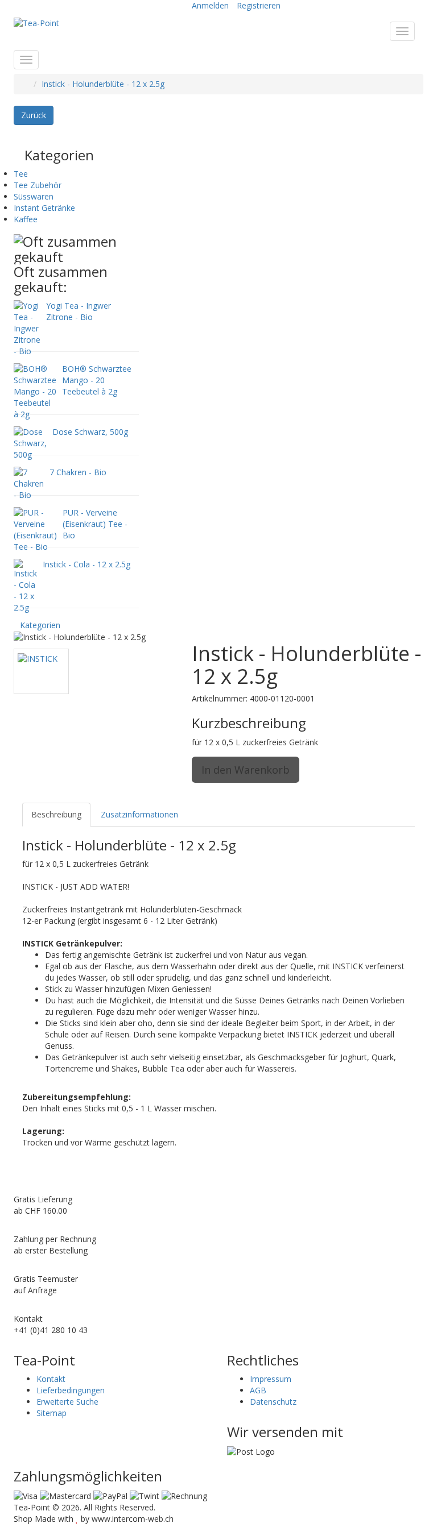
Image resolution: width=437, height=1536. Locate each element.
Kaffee (26, 219)
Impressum (270, 1378)
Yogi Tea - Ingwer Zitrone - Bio (78, 311)
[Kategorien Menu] (26, 59)
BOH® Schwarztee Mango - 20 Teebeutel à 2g (96, 380)
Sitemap (51, 1413)
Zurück (33, 115)
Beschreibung (56, 814)
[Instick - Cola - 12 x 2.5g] (25, 585)
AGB (258, 1390)
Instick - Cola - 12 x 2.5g (86, 564)
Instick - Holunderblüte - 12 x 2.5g (103, 83)
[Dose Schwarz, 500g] (30, 442)
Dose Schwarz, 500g (90, 431)
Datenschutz (273, 1401)
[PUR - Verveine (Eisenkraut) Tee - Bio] (35, 529)
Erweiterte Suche (67, 1401)
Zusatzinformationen (139, 814)
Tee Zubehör (37, 185)
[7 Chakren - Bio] (29, 483)
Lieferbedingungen (70, 1390)
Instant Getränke (44, 207)
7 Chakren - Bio (78, 472)
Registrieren (259, 5)
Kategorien (40, 625)
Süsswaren (33, 196)
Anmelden (210, 5)
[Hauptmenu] (402, 31)
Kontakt (50, 1378)
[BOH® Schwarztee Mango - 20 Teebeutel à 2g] (35, 390)
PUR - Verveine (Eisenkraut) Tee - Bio (95, 524)
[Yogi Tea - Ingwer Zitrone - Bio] (27, 327)
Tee (21, 173)
